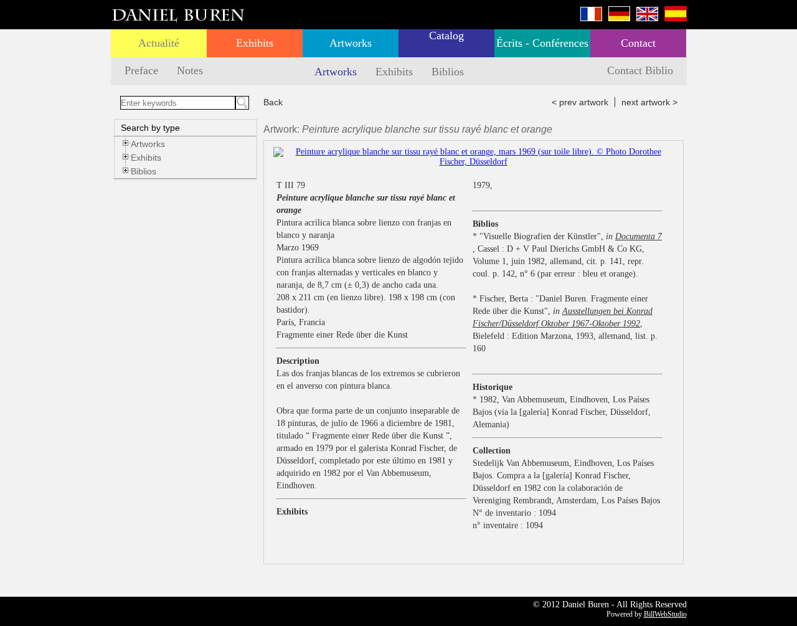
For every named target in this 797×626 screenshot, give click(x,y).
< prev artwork (580, 102)
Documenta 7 (638, 236)
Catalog (446, 35)
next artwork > (649, 102)
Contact (638, 43)
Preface (141, 70)
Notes (190, 70)
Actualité (158, 43)
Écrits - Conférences (542, 43)
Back (273, 102)
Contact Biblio (640, 70)
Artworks (350, 43)
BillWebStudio (665, 614)
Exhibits (254, 43)
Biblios (448, 71)
